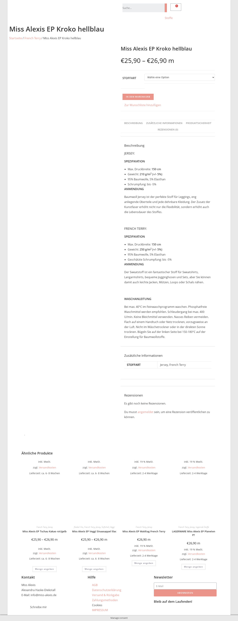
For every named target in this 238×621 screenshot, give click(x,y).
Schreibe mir (38, 607)
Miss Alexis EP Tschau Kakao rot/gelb (44, 531)
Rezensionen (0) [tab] (168, 129)
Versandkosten (47, 467)
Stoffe (169, 18)
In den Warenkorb (138, 96)
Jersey (50, 527)
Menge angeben (44, 569)
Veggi (112, 527)
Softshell (105, 527)
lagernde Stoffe (202, 527)
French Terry (32, 38)
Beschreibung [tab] (133, 123)
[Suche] (166, 7)
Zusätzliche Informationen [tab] (164, 123)
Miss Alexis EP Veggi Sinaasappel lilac (94, 531)
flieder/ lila (78, 527)
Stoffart (129, 78)
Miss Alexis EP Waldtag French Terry (143, 531)
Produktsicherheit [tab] (198, 123)
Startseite (15, 38)
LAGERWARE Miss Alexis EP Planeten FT (193, 533)
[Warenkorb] (175, 7)
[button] (141, 105)
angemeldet (145, 412)
